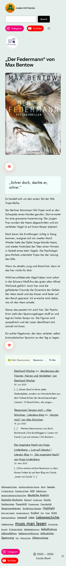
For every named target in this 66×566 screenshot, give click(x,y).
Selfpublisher (47, 533)
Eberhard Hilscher (24, 371)
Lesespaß (22, 517)
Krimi (54, 513)
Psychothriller (53, 524)
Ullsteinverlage (40, 538)
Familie (47, 499)
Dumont (27, 499)
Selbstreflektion (9, 533)
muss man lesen (30, 523)
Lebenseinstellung (8, 517)
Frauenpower (33, 504)
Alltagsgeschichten (9, 487)
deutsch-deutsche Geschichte (13, 495)
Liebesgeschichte (47, 517)
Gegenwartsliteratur (11, 508)
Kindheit (35, 512)
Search (43, 19)
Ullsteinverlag (25, 538)
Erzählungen (37, 500)
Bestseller (51, 487)
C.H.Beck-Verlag (7, 491)
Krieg (47, 513)
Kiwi (42, 513)
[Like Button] (9, 167)
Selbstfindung (49, 529)
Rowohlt (4, 529)
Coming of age (22, 491)
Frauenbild (21, 504)
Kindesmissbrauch (22, 513)
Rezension (38, 360)
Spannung (7, 538)
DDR (32, 491)
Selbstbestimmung (31, 529)
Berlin (43, 487)
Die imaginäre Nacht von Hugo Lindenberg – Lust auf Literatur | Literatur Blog (33, 449)
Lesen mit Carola (25, 8)
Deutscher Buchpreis (12, 500)
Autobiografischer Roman (29, 487)
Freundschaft (46, 504)
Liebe (31, 517)
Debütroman (41, 491)
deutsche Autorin (38, 495)
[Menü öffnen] (49, 28)
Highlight (49, 508)
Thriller (52, 360)
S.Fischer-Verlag (15, 529)
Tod (17, 538)
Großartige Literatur (32, 508)
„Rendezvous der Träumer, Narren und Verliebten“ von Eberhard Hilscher (36, 375)
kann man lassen (8, 513)
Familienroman (7, 504)
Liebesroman (7, 524)
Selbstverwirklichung (28, 533)
